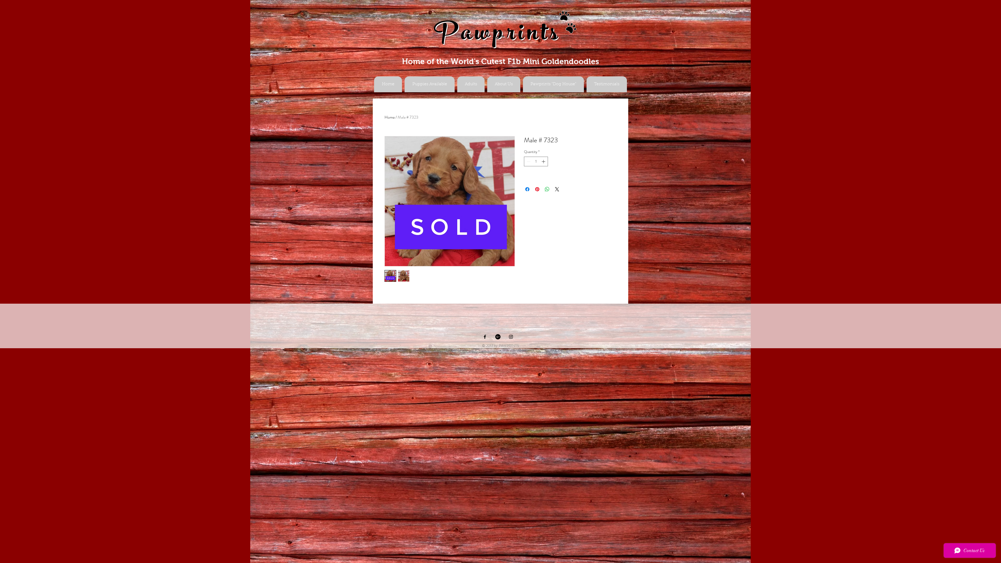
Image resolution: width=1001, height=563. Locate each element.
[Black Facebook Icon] (484, 336)
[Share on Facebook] (527, 189)
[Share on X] (557, 189)
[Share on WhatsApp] (547, 189)
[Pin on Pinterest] (537, 189)
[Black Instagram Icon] (511, 336)
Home (389, 117)
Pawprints (497, 35)
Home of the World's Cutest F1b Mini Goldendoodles (500, 61)
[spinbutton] (536, 161)
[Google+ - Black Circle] (497, 336)
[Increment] (544, 161)
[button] (471, 84)
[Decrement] (528, 161)
